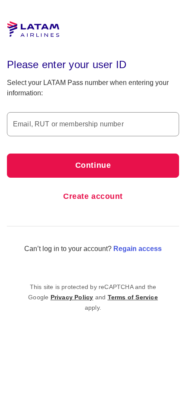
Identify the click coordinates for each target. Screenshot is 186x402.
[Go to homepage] (33, 29)
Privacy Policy (72, 297)
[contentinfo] (93, 297)
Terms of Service (133, 297)
